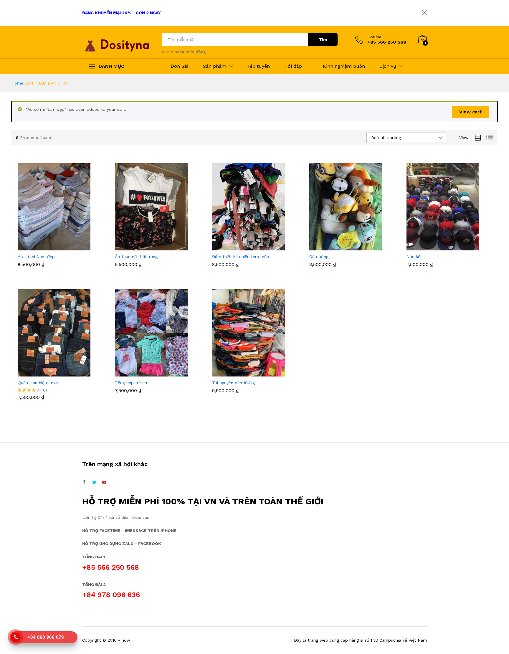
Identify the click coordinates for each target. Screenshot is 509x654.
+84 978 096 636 (111, 595)
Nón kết (414, 256)
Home (17, 83)
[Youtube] (104, 482)
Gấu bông (318, 256)
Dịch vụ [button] (387, 66)
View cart (470, 112)
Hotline (374, 36)
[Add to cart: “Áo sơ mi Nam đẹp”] (53, 247)
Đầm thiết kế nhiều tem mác (240, 256)
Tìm (323, 39)
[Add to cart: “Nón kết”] (442, 247)
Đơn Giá (180, 66)
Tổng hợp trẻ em (131, 382)
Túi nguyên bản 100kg (233, 382)
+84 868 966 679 (45, 637)
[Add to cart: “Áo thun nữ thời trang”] (151, 247)
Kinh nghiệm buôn (344, 66)
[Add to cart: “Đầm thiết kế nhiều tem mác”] (248, 247)
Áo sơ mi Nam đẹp (36, 256)
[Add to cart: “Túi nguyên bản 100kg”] (248, 373)
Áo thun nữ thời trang (136, 256)
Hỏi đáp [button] (293, 66)
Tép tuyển (258, 66)
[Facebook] (84, 482)
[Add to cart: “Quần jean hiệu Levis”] (53, 373)
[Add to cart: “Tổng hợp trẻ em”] (151, 373)
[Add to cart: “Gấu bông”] (345, 247)
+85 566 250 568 (110, 567)
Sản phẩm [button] (214, 66)
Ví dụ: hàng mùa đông (184, 51)
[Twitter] (94, 482)
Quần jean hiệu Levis (38, 382)
